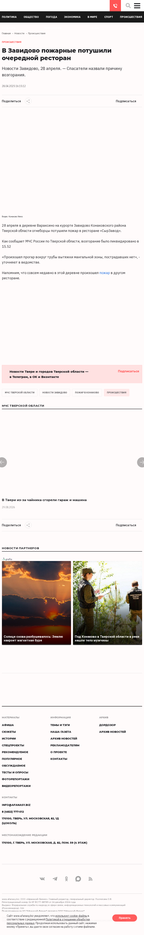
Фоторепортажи (15, 779)
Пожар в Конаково (87, 392)
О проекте (58, 752)
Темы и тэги (60, 725)
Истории (9, 738)
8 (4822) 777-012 (115, 5)
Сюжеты (9, 732)
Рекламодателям (64, 745)
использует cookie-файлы (71, 916)
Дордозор (107, 725)
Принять (124, 918)
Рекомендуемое (15, 752)
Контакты (58, 759)
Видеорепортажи (16, 786)
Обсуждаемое (13, 765)
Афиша (8, 725)
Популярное (12, 759)
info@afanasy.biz (16, 805)
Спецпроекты (13, 745)
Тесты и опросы (15, 772)
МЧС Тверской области (19, 392)
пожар (104, 273)
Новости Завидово (54, 392)
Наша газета (60, 732)
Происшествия (116, 392)
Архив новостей (63, 738)
